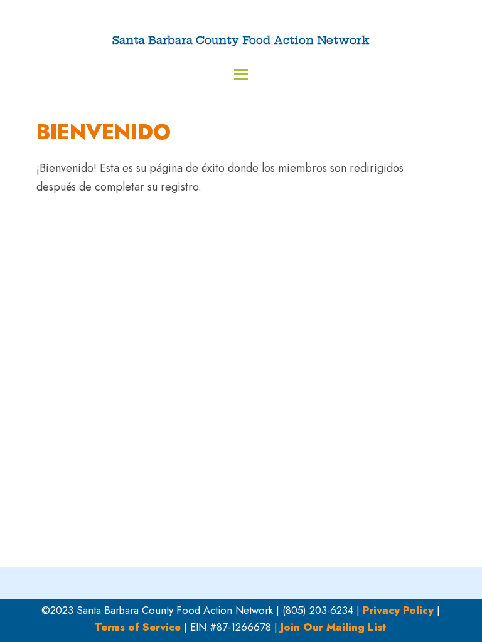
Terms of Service (138, 626)
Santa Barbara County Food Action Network (241, 39)
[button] (241, 74)
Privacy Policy (398, 610)
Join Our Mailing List (334, 626)
